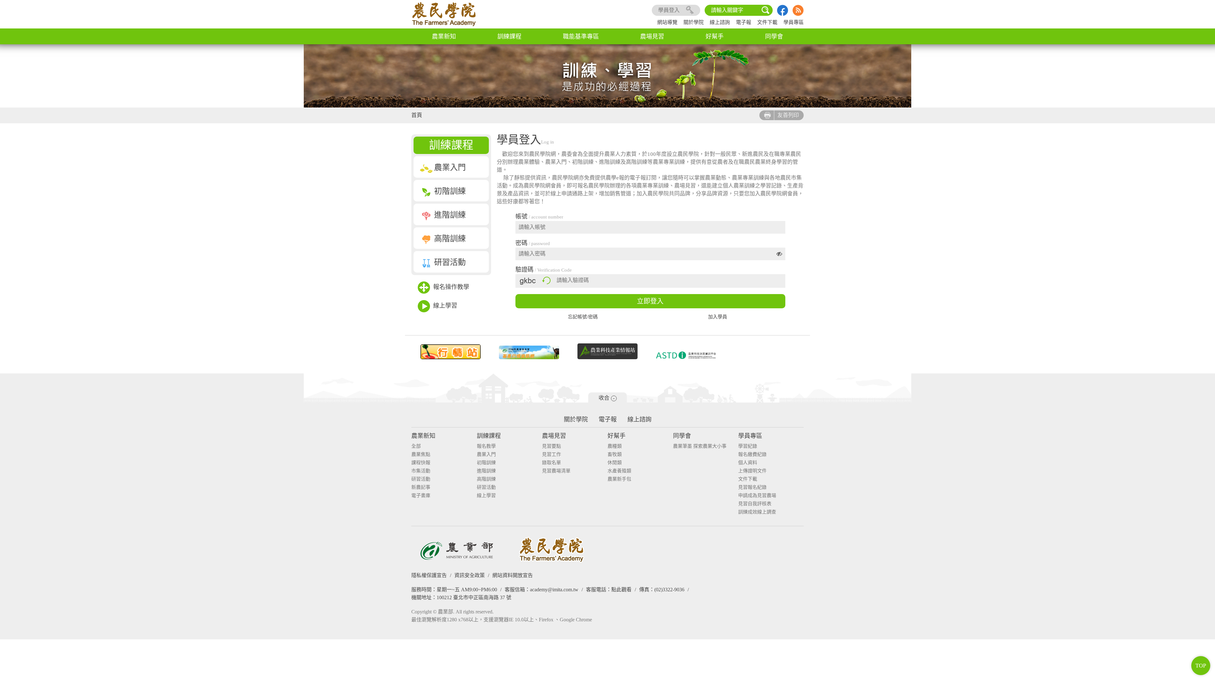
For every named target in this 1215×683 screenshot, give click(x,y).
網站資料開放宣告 (512, 575)
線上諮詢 (720, 22)
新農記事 (420, 487)
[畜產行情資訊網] (529, 352)
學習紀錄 (747, 446)
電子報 (743, 22)
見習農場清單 (556, 471)
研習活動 (450, 262)
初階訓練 (450, 191)
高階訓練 (450, 238)
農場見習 (652, 36)
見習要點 (551, 446)
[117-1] (686, 355)
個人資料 (747, 462)
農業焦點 (420, 454)
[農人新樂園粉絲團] (782, 14)
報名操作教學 (451, 287)
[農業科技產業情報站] (607, 351)
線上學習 (445, 305)
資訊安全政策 (469, 575)
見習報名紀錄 (752, 487)
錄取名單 (551, 462)
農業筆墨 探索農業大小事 (699, 446)
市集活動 (420, 471)
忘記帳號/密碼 (583, 317)
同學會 (774, 36)
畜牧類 (615, 454)
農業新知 (444, 36)
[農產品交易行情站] (450, 352)
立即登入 (650, 301)
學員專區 (793, 22)
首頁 (416, 115)
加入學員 (717, 317)
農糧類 (615, 446)
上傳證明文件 (752, 471)
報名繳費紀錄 (752, 454)
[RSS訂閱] (798, 14)
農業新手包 (619, 479)
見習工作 (551, 454)
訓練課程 (509, 36)
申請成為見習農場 (757, 495)
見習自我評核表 (754, 503)
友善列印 (788, 115)
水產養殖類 (619, 471)
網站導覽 (667, 22)
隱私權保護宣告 (429, 575)
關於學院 (693, 22)
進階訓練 (450, 215)
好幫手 (715, 36)
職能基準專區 (581, 36)
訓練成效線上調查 (757, 512)
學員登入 (669, 10)
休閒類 (615, 462)
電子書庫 (420, 495)
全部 (416, 446)
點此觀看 (621, 589)
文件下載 (767, 22)
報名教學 (486, 446)
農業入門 (450, 167)
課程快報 (420, 462)
